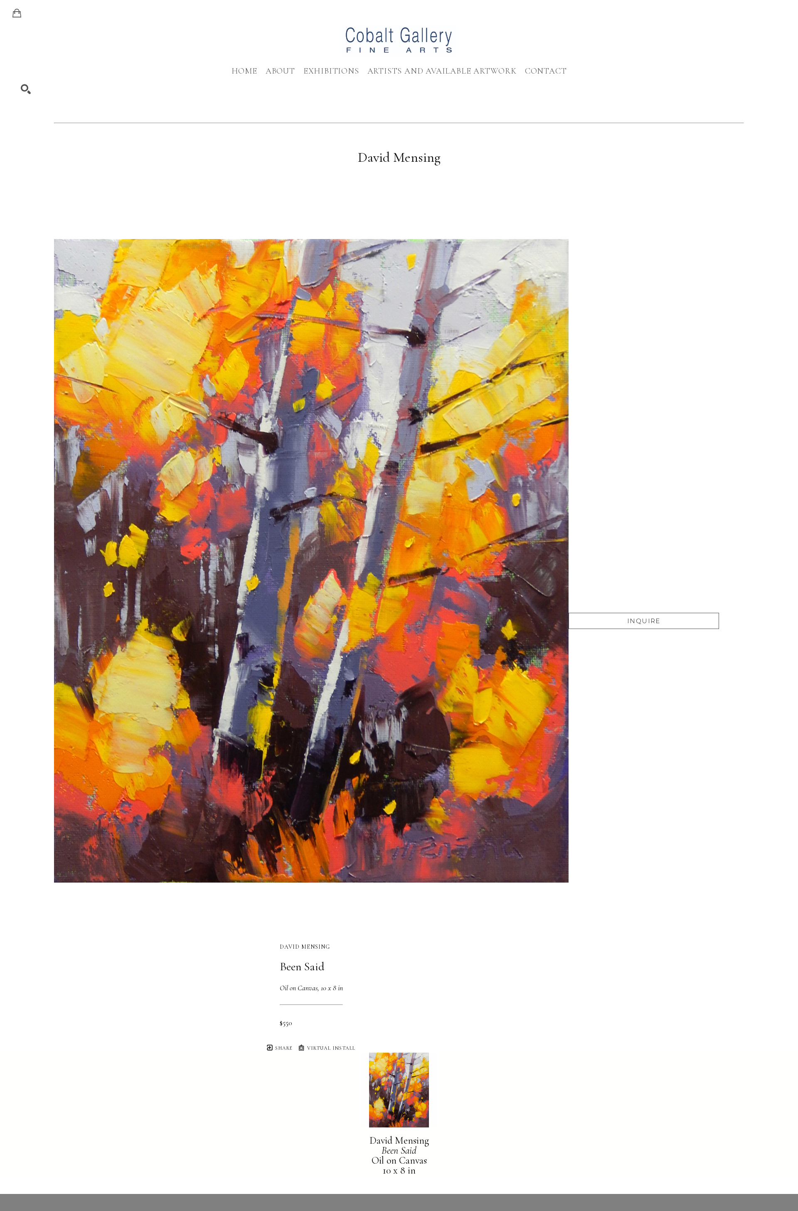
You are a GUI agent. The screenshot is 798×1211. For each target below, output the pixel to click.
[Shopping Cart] (16, 13)
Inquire (643, 621)
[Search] (26, 89)
